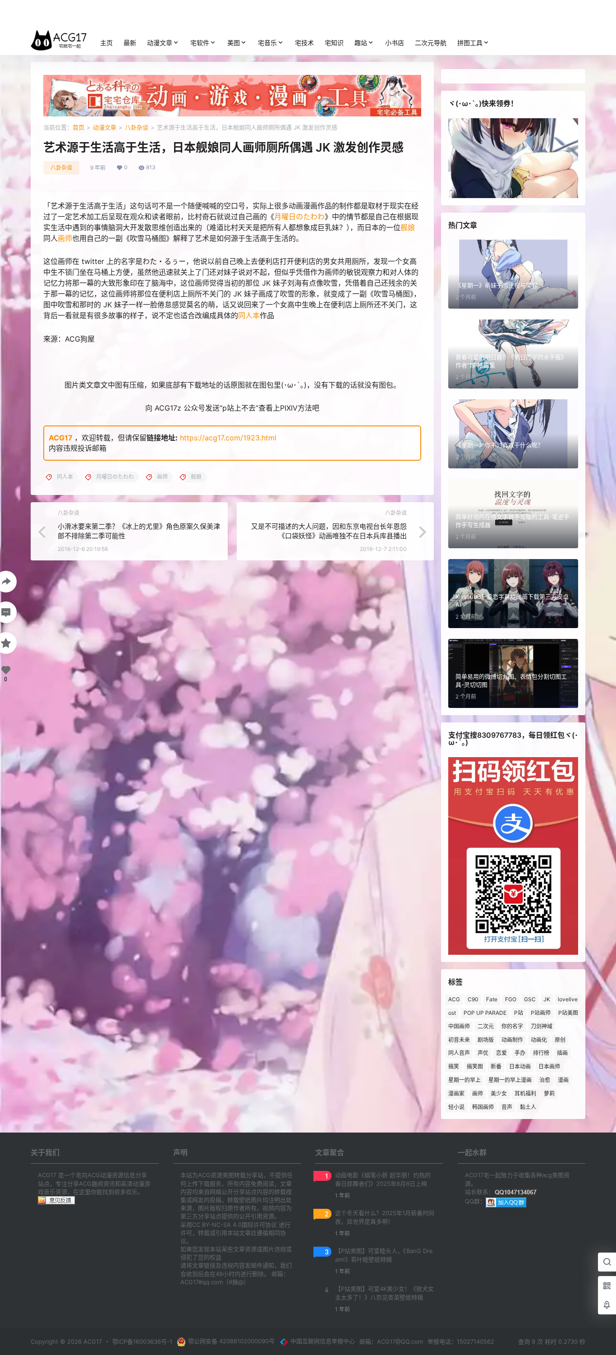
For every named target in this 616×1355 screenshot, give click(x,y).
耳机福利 (525, 1093)
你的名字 (512, 1026)
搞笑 (453, 1066)
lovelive (568, 999)
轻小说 (456, 1107)
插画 (562, 1053)
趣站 (360, 42)
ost (452, 1012)
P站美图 (568, 1012)
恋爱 (501, 1053)
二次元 (486, 1026)
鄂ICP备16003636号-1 (142, 1341)
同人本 (249, 315)
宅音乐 (267, 42)
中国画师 (459, 1026)
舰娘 (407, 227)
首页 (78, 127)
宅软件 (199, 42)
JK (546, 999)
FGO (510, 999)
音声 (506, 1107)
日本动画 (520, 1066)
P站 (518, 1012)
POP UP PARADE (485, 1012)
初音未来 (459, 1039)
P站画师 (541, 1012)
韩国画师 (483, 1107)
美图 (233, 42)
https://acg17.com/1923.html (228, 437)
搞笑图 (475, 1066)
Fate (491, 999)
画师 (65, 238)
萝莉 (549, 1093)
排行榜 (541, 1053)
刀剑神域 (541, 1026)
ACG (454, 999)
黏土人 (528, 1107)
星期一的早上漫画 (510, 1080)
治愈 (544, 1080)
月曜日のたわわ (299, 216)
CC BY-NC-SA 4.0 (217, 1224)
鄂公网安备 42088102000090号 (231, 1341)
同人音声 (459, 1053)
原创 (560, 1039)
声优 (483, 1053)
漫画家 (456, 1093)
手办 (520, 1053)
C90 (473, 999)
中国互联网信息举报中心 (322, 1341)
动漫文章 (159, 42)
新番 (496, 1066)
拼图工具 (470, 42)
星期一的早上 (464, 1080)
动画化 (539, 1039)
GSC (530, 999)
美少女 (499, 1093)
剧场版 (486, 1039)
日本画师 (549, 1066)
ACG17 (61, 437)
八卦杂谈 (136, 127)
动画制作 (512, 1039)
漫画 (563, 1080)
